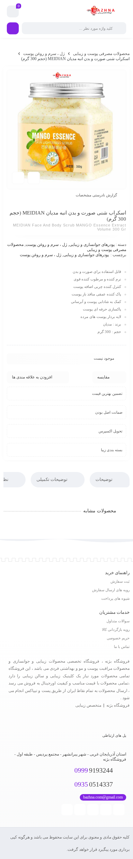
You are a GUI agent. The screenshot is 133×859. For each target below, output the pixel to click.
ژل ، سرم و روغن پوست (44, 53)
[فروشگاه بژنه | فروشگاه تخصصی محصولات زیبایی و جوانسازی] (101, 11)
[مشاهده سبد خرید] (13, 11)
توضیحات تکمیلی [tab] (52, 479)
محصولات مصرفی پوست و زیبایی (101, 53)
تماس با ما (122, 647)
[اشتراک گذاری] (34, 178)
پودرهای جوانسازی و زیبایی (92, 244)
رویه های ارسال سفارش (111, 590)
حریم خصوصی (118, 638)
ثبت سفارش (120, 581)
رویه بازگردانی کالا (116, 629)
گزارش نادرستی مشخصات (96, 195)
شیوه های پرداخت (115, 598)
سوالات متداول (118, 621)
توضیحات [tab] (104, 479)
